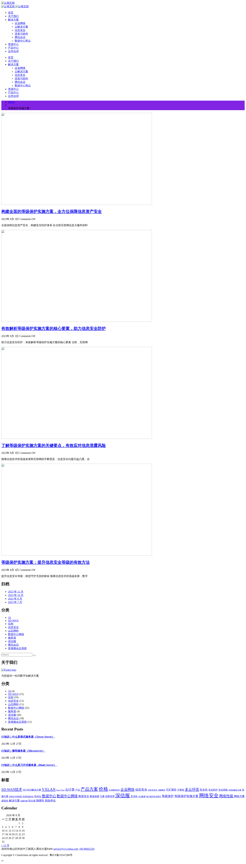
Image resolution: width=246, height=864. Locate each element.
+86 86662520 (86, 848)
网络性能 (226, 796)
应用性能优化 (28, 796)
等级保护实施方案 (186, 796)
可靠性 (180, 790)
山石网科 (13, 630)
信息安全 (20, 30)
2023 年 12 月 (15, 591)
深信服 (12, 641)
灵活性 (134, 796)
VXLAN (49, 789)
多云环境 (192, 789)
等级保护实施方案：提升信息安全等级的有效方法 (45, 562)
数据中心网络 (16, 634)
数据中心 (49, 796)
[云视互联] (8, 3)
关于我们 (13, 16)
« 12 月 (5, 845)
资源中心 (13, 44)
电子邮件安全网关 (153, 796)
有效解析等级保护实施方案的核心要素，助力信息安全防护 (53, 328)
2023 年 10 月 (15, 595)
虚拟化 (4, 800)
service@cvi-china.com (65, 848)
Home (11, 102)
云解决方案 (21, 26)
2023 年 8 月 (15, 598)
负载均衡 (24, 801)
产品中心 (13, 47)
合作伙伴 (13, 51)
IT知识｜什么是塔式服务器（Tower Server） (28, 736)
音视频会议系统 (17, 648)
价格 (103, 789)
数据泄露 (94, 796)
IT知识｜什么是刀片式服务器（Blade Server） (29, 765)
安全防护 (213, 790)
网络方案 (239, 796)
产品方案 (89, 789)
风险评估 (50, 800)
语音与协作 (21, 33)
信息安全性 (152, 790)
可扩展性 (171, 789)
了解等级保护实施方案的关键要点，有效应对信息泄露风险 (53, 445)
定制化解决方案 (234, 790)
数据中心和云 (23, 40)
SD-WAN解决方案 (32, 790)
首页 (10, 12)
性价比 (37, 796)
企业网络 (20, 23)
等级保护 (168, 796)
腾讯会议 (20, 37)
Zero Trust (60, 790)
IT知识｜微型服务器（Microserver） (23, 750)
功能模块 (161, 790)
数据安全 (83, 796)
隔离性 (40, 800)
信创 (10, 623)
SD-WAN (13, 620)
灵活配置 (142, 796)
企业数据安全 (114, 790)
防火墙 (31, 800)
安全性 (204, 789)
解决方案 (13, 19)
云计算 (70, 789)
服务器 (12, 637)
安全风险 (223, 790)
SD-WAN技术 (11, 789)
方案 (102, 796)
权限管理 (110, 796)
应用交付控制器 (15, 796)
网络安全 (209, 795)
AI (9, 617)
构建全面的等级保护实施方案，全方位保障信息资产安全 (51, 211)
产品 (77, 790)
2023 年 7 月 (15, 602)
